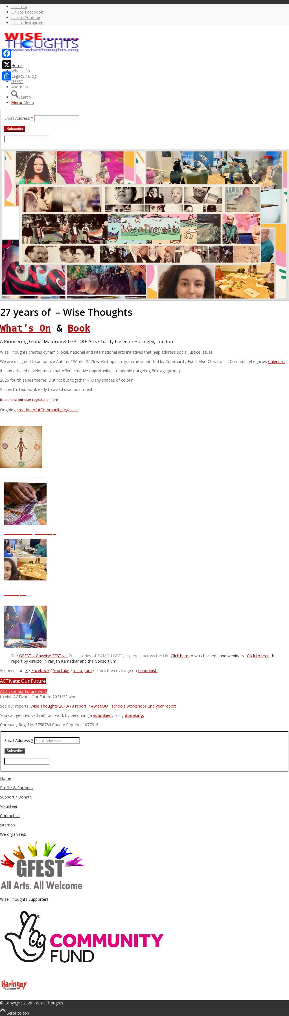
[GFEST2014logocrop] (42, 890)
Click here (180, 655)
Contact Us (10, 815)
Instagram (82, 670)
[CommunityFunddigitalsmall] (84, 968)
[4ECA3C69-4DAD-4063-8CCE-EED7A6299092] (144, 299)
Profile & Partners (16, 787)
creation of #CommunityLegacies (47, 409)
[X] (6, 64)
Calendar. (276, 361)
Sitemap (7, 825)
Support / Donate (16, 797)
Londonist (147, 670)
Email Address (18, 118)
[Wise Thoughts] (42, 56)
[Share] (6, 76)
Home (5, 778)
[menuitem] (150, 65)
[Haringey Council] (14, 997)
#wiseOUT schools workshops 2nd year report (133, 706)
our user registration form (38, 399)
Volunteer (8, 806)
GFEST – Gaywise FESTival (43, 655)
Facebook (40, 670)
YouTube (61, 670)
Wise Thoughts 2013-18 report (58, 706)
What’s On (25, 328)
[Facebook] (6, 53)
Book (79, 328)
